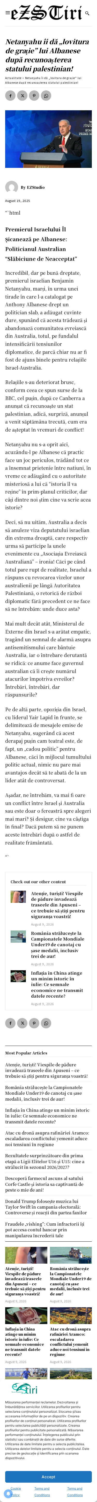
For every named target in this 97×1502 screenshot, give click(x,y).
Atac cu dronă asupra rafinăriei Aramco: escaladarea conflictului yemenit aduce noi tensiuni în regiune (70, 1341)
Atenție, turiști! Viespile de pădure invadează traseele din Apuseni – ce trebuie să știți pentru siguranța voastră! (58, 905)
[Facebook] (10, 95)
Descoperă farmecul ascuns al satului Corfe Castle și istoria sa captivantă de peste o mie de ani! (44, 1184)
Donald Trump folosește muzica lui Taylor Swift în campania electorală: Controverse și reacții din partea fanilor (46, 1207)
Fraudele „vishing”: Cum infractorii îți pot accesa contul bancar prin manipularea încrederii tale (44, 1230)
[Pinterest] (34, 95)
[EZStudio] (13, 187)
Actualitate (13, 78)
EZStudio (36, 187)
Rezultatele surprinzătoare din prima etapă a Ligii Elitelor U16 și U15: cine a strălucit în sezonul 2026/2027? (44, 1161)
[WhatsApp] (46, 95)
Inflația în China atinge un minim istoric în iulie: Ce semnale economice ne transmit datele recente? (57, 984)
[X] (22, 95)
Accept (48, 1476)
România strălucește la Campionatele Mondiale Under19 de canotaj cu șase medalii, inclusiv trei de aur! (57, 944)
